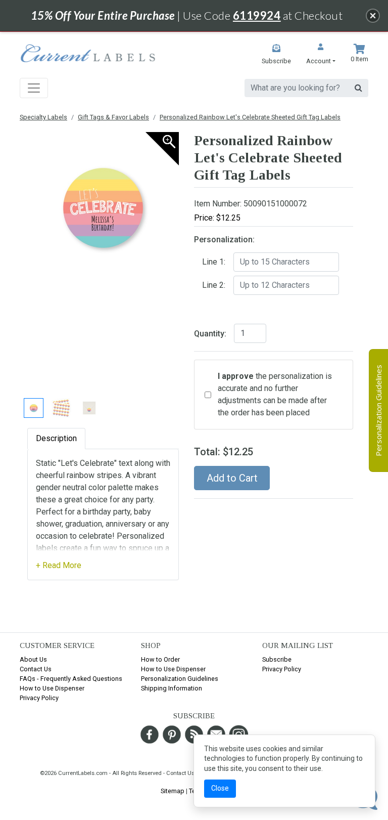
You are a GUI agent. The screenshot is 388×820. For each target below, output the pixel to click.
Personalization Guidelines (179, 678)
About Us (33, 659)
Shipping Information (171, 688)
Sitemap (172, 791)
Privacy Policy (39, 698)
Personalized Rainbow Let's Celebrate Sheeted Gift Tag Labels (250, 117)
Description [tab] (56, 438)
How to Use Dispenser (52, 688)
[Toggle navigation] (34, 88)
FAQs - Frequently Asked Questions (71, 678)
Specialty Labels (43, 117)
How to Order (160, 659)
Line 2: (213, 285)
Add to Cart (232, 478)
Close (220, 788)
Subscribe (277, 659)
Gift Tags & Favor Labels (113, 117)
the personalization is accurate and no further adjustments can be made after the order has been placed (275, 394)
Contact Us (36, 669)
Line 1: (213, 262)
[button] (320, 55)
